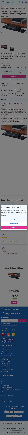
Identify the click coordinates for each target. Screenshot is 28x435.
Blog (2, 383)
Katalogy (3, 391)
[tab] (5, 99)
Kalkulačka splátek (15, 79)
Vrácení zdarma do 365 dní (7, 355)
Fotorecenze (4, 367)
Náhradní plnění (5, 348)
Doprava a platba (5, 350)
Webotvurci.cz (21, 432)
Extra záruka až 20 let (8, 90)
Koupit (14, 302)
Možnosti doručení (23, 67)
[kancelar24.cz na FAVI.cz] (3, 335)
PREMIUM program (5, 361)
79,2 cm (16, 181)
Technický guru (4, 365)
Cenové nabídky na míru (7, 354)
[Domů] (2, 6)
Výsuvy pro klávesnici (18, 150)
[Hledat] (19, 2)
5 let (15, 164)
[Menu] (3, 2)
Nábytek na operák (5, 363)
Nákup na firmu (4, 352)
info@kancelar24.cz (12, 314)
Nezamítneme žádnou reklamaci (22, 90)
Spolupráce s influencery (7, 395)
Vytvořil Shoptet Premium (11, 432)
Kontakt (3, 380)
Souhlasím (14, 227)
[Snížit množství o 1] (20, 72)
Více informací (14, 219)
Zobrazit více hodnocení (7, 204)
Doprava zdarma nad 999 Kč (8, 94)
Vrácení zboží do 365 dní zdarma (21, 94)
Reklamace (3, 382)
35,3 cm (16, 184)
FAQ (2, 393)
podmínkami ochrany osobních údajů (9, 324)
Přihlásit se (22, 320)
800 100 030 (12, 309)
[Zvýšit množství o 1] (25, 72)
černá (15, 158)
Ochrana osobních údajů (7, 387)
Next (27, 32)
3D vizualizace (4, 371)
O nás (2, 378)
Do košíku (14, 76)
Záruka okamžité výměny (7, 369)
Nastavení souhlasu (14, 223)
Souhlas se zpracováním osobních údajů (10, 389)
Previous (1, 32)
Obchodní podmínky (6, 385)
